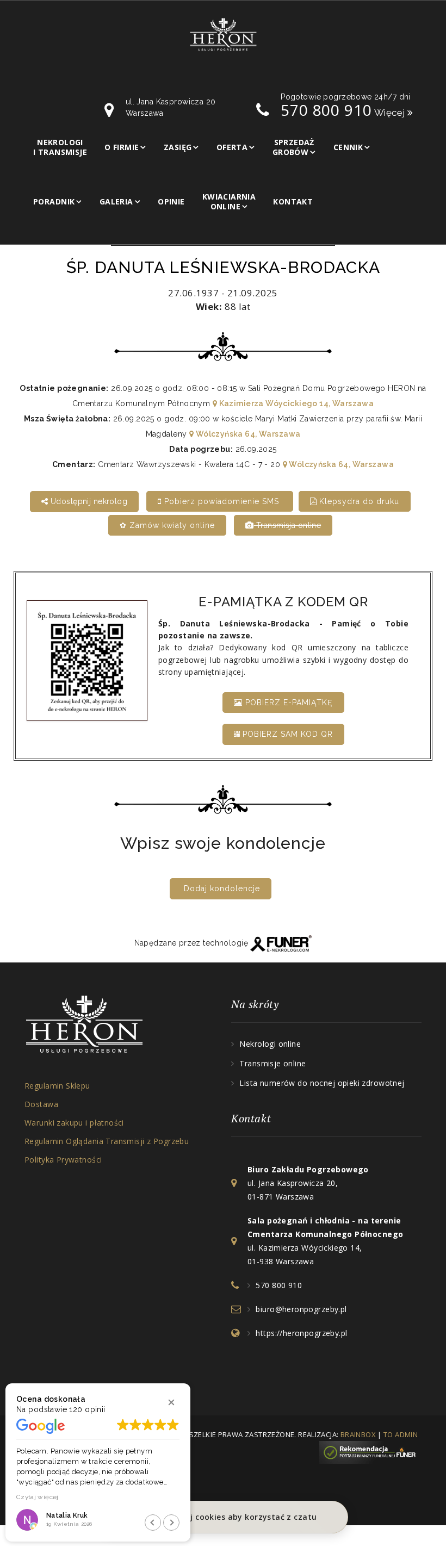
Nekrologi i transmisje (60, 147)
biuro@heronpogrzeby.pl (301, 1309)
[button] (171, 1402)
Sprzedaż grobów (293, 147)
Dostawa (41, 1104)
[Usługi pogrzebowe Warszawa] (370, 1451)
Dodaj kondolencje (222, 888)
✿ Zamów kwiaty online (167, 525)
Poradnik (54, 201)
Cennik (348, 147)
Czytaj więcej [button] (37, 1497)
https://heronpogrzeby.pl (301, 1333)
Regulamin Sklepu (57, 1085)
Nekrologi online (270, 1044)
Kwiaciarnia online (229, 201)
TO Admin (400, 1434)
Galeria (116, 201)
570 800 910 (279, 1285)
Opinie (171, 201)
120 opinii (87, 1409)
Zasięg (178, 147)
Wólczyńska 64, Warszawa (247, 434)
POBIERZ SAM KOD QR (286, 734)
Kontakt (293, 201)
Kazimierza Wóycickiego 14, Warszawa (295, 403)
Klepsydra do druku (358, 501)
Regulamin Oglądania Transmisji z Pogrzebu (106, 1141)
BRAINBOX (358, 1434)
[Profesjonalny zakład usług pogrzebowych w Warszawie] (223, 33)
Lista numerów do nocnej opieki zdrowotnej (321, 1083)
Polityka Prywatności (63, 1159)
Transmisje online (272, 1063)
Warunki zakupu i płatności (74, 1122)
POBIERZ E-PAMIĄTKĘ (288, 702)
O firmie (121, 147)
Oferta (232, 147)
